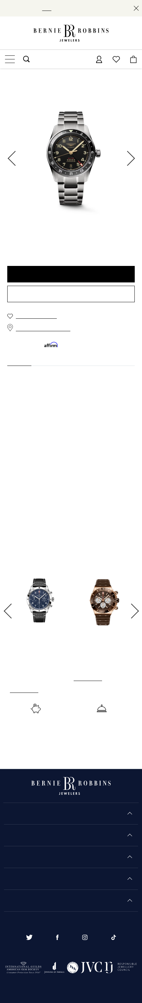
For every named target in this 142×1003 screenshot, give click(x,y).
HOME (13, 79)
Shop (44, 8)
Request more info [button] (71, 274)
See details (22, 696)
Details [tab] (15, 360)
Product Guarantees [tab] (59, 360)
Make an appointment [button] (71, 294)
